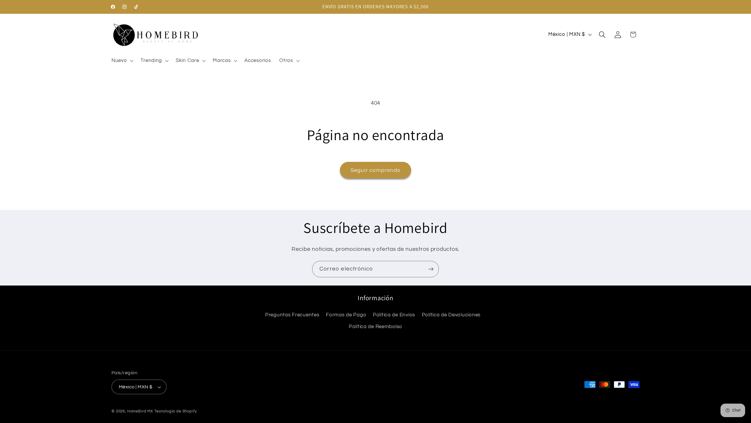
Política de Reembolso (375, 326)
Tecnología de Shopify (175, 411)
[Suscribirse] (431, 269)
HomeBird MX (140, 411)
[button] (121, 60)
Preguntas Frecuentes (292, 315)
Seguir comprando (375, 170)
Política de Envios (394, 315)
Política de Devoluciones (451, 315)
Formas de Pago (346, 315)
